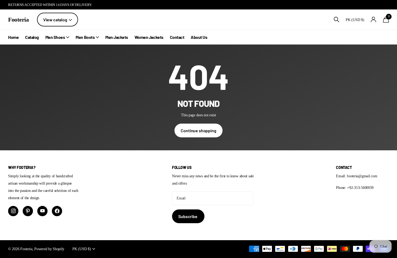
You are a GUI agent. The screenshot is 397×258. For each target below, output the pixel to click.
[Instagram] (13, 211)
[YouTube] (42, 211)
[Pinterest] (28, 211)
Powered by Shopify (49, 249)
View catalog (55, 19)
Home (13, 37)
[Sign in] (373, 19)
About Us (199, 37)
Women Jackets (148, 37)
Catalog (32, 37)
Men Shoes (55, 37)
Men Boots (85, 37)
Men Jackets (116, 37)
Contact (177, 37)
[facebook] (57, 211)
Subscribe (188, 216)
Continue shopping (198, 130)
